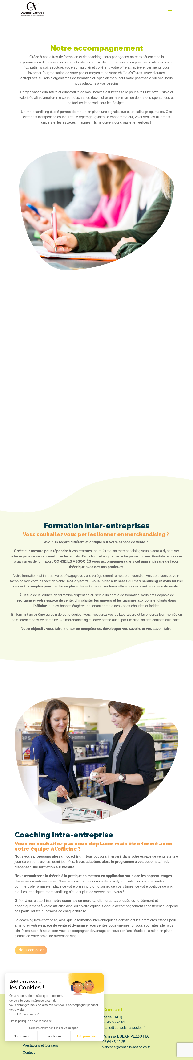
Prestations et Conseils (40, 1045)
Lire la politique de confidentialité (30, 1021)
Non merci (21, 1036)
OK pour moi (87, 1036)
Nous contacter (31, 950)
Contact (29, 1052)
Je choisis (54, 1036)
